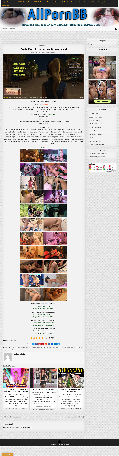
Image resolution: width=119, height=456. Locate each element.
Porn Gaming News (95, 134)
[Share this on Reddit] (46, 344)
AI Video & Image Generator (101, 2)
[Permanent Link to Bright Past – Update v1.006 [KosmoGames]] (43, 76)
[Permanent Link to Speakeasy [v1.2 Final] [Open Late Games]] (71, 378)
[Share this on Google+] (39, 344)
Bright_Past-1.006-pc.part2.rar (43, 308)
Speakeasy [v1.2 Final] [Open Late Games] (71, 390)
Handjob (42, 347)
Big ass (25, 347)
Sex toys (79, 347)
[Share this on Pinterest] (42, 344)
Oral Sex (60, 347)
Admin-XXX (34, 52)
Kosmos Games (51, 347)
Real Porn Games (54, 2)
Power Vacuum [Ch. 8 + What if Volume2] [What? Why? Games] (16, 390)
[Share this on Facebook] (36, 344)
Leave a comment (51, 52)
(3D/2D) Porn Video (24, 2)
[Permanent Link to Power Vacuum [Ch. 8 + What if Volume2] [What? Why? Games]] (16, 378)
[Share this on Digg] (52, 344)
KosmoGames (51, 114)
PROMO (6, 5)
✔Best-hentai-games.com (97, 153)
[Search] (116, 29)
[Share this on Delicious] (58, 344)
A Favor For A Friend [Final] (43, 389)
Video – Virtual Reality (96, 144)
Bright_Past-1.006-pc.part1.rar (43, 306)
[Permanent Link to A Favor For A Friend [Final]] (43, 378)
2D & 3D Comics (39, 2)
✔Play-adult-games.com (97, 157)
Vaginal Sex (7, 350)
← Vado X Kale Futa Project (11, 417)
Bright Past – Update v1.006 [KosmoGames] (43, 49)
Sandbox (72, 347)
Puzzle (66, 347)
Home (5, 29)
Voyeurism (15, 350)
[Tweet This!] (33, 344)
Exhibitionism (34, 347)
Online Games (83, 2)
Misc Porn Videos (69, 2)
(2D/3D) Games (9, 2)
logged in (15, 427)
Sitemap (12, 29)
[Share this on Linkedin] (55, 344)
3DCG (13, 347)
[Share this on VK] (49, 344)
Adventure (19, 347)
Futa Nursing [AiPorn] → (77, 417)
